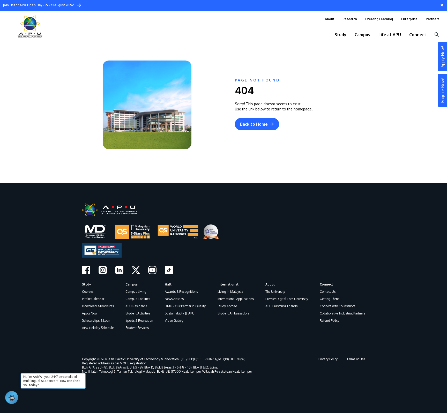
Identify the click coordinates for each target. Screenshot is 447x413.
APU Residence (136, 306)
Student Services (137, 328)
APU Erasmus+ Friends (281, 306)
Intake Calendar (93, 299)
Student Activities (137, 313)
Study (86, 284)
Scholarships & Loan (96, 320)
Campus (131, 284)
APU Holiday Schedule (98, 328)
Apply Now (89, 313)
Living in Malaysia (230, 292)
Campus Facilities (137, 299)
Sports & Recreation (139, 320)
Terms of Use (356, 359)
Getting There (329, 299)
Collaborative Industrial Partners (342, 313)
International (228, 284)
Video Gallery (174, 320)
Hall (168, 284)
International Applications (236, 299)
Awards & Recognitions (181, 292)
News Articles (174, 299)
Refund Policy (329, 320)
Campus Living (135, 292)
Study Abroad (227, 306)
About (270, 284)
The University (275, 292)
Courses (87, 292)
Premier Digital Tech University (286, 299)
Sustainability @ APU (180, 313)
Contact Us (328, 292)
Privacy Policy (328, 359)
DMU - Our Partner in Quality (185, 306)
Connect (326, 284)
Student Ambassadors (233, 313)
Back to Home (254, 124)
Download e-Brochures (98, 306)
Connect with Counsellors (337, 306)
